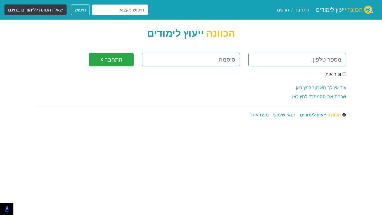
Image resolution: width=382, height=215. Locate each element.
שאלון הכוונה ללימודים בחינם (35, 10)
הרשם (283, 10)
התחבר (302, 10)
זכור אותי (333, 74)
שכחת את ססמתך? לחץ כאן (319, 96)
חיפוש (80, 10)
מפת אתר (259, 115)
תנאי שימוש (284, 115)
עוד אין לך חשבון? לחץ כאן (321, 87)
